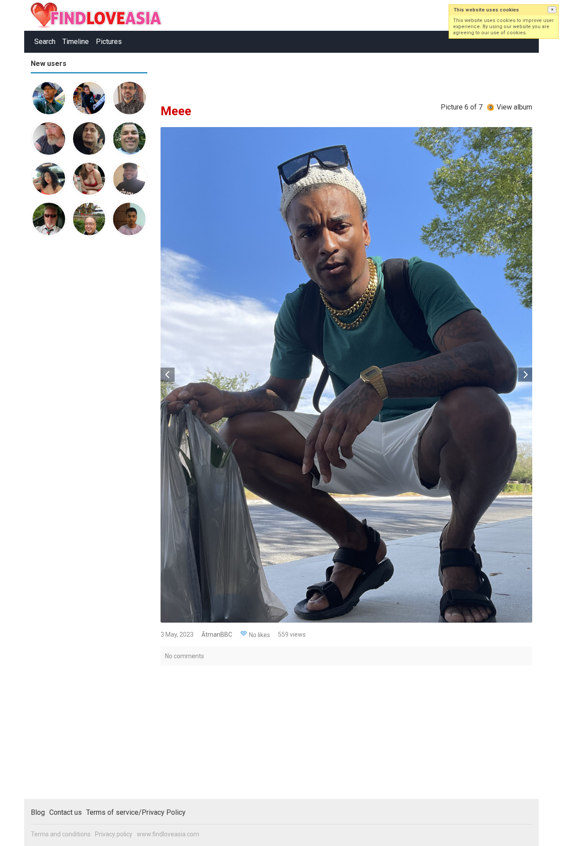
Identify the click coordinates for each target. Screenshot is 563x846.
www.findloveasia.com (168, 834)
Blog (38, 812)
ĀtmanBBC (216, 634)
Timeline (75, 41)
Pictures (109, 41)
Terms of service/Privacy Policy (136, 812)
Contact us (65, 812)
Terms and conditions (61, 834)
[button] (552, 9)
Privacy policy (113, 834)
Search (44, 41)
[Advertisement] (66, 380)
